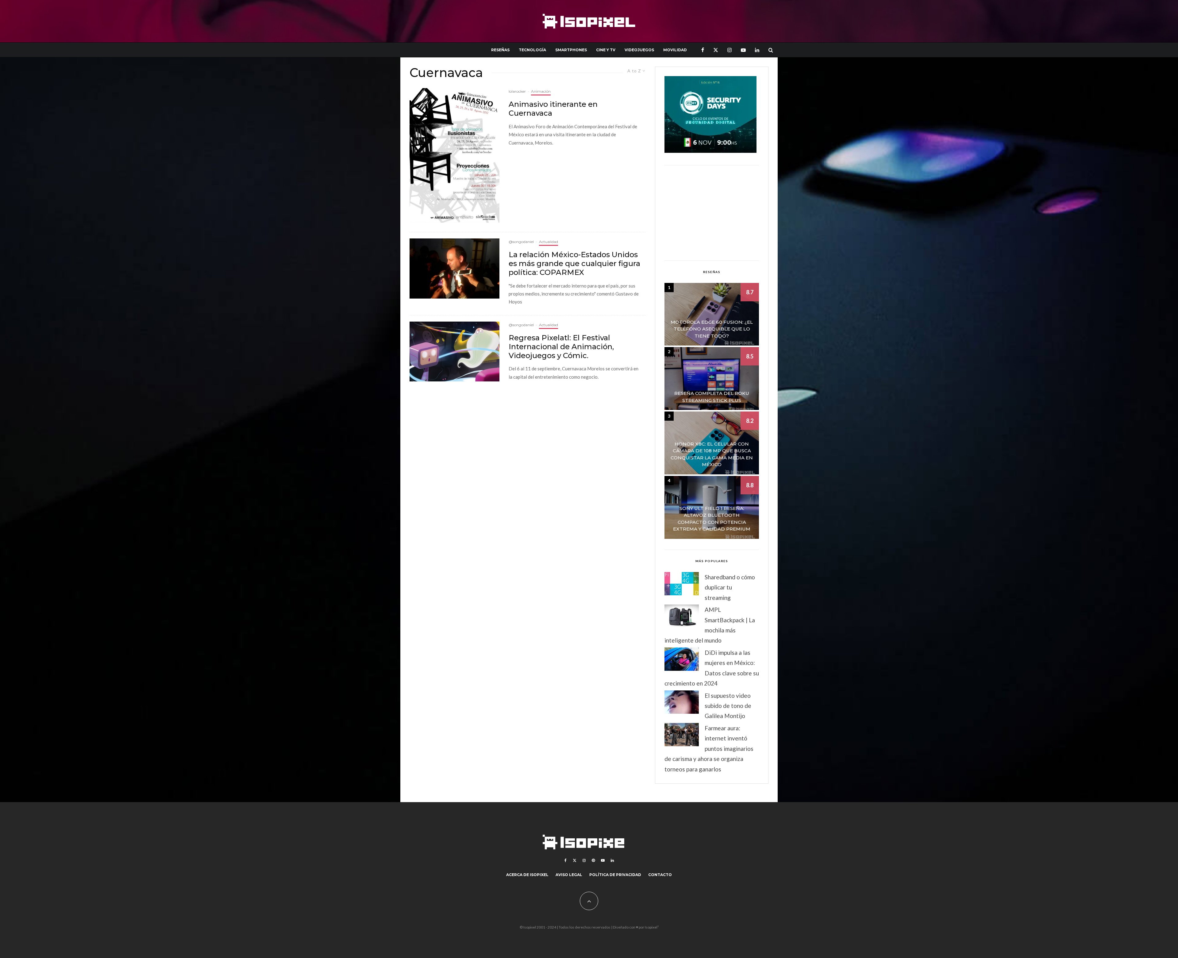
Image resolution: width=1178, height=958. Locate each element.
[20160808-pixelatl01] (454, 351)
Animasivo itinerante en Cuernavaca (553, 109)
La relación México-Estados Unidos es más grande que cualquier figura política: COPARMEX (574, 263)
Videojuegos (639, 50)
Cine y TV (605, 50)
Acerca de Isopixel (527, 874)
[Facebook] (703, 50)
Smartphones (571, 50)
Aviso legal (569, 874)
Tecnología (532, 50)
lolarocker (517, 91)
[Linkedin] (757, 50)
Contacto (660, 874)
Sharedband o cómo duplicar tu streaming (730, 587)
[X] (716, 50)
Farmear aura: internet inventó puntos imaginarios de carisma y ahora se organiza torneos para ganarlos (708, 748)
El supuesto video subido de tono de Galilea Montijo (728, 706)
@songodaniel (521, 241)
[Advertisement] (711, 213)
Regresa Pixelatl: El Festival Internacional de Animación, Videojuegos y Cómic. (561, 347)
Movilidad (675, 50)
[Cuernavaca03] (454, 155)
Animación (541, 91)
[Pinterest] (593, 860)
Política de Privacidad (615, 874)
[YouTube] (743, 50)
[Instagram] (729, 50)
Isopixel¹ (652, 927)
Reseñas (500, 50)
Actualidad (548, 241)
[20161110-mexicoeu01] (454, 268)
